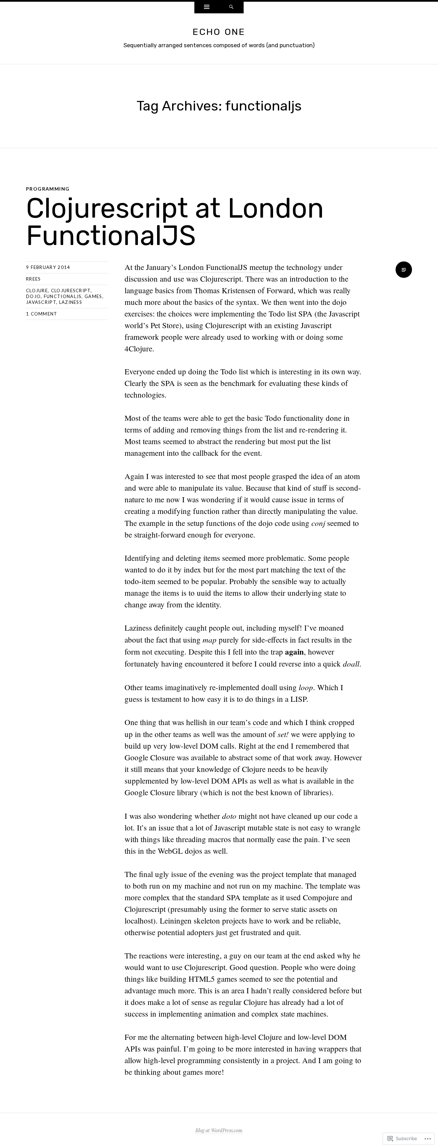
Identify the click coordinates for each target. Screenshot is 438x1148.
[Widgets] (206, 7)
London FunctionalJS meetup (226, 267)
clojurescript (71, 290)
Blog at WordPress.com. (219, 1130)
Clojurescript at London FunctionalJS (175, 222)
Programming (47, 189)
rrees (33, 279)
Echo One (219, 31)
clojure (37, 290)
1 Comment (41, 314)
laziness (70, 302)
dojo (33, 296)
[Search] (231, 7)
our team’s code (242, 722)
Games (93, 296)
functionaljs (63, 296)
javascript (41, 302)
